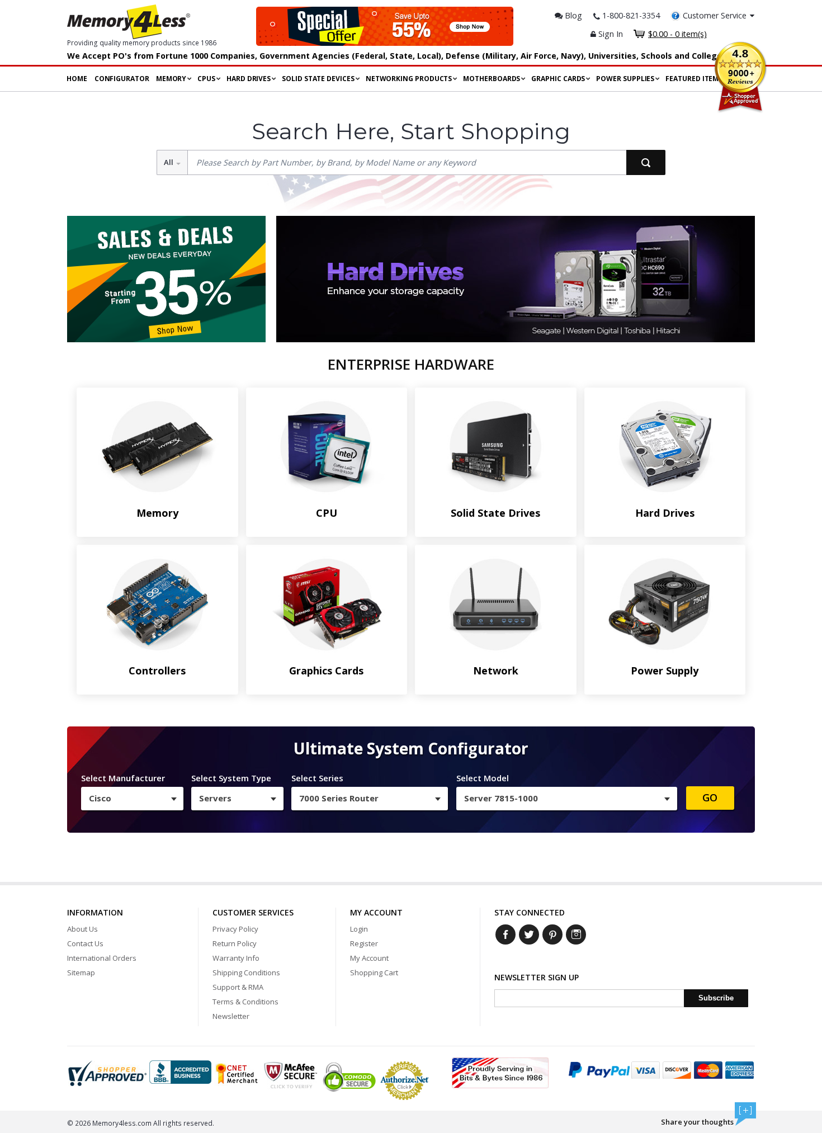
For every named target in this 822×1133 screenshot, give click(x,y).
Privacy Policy (235, 929)
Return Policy (234, 943)
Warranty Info (235, 958)
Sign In (609, 34)
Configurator (122, 78)
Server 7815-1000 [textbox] (501, 798)
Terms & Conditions (245, 1002)
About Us (82, 929)
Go (709, 797)
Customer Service (715, 15)
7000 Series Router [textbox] (339, 798)
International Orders (101, 958)
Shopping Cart (374, 972)
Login (359, 929)
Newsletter (230, 1016)
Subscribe (716, 998)
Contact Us (85, 943)
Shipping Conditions (246, 972)
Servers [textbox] (215, 798)
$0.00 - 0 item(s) (677, 34)
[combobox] (132, 798)
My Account (369, 958)
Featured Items (693, 78)
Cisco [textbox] (100, 798)
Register (364, 943)
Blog (572, 15)
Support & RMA (237, 987)
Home (77, 78)
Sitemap (81, 972)
